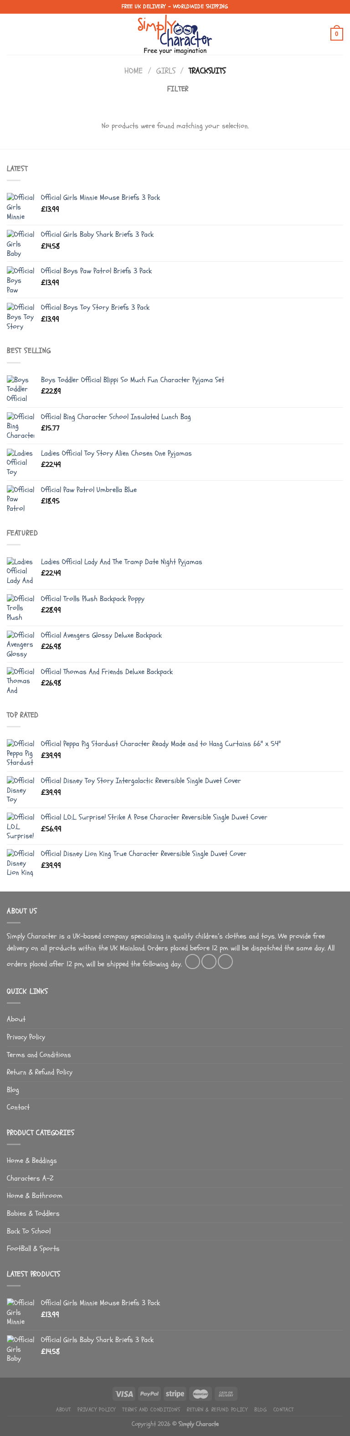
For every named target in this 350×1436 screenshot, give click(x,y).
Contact (18, 1107)
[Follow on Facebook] (192, 961)
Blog (13, 1090)
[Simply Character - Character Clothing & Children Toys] (175, 34)
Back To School (29, 1231)
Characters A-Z (30, 1178)
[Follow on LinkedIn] (225, 961)
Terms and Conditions (39, 1055)
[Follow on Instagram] (208, 961)
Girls (165, 71)
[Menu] (12, 34)
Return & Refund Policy (39, 1072)
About (16, 1019)
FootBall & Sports (33, 1249)
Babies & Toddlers (33, 1213)
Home (133, 71)
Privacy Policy (26, 1037)
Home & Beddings (32, 1161)
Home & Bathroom (34, 1196)
